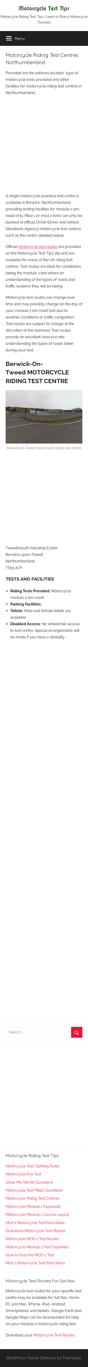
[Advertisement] (44, 145)
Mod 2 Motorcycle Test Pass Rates (35, 1263)
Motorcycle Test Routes (54, 1335)
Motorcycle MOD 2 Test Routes (32, 1239)
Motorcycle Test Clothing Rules (32, 1166)
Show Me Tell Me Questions (29, 1182)
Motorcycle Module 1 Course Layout (37, 1214)
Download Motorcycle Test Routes (35, 1231)
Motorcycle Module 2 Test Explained (37, 1247)
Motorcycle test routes (37, 246)
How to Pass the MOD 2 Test (30, 1255)
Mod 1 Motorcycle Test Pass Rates (35, 1223)
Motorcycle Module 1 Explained (33, 1206)
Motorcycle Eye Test (23, 1174)
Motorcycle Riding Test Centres (32, 1198)
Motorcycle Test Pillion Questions (34, 1190)
